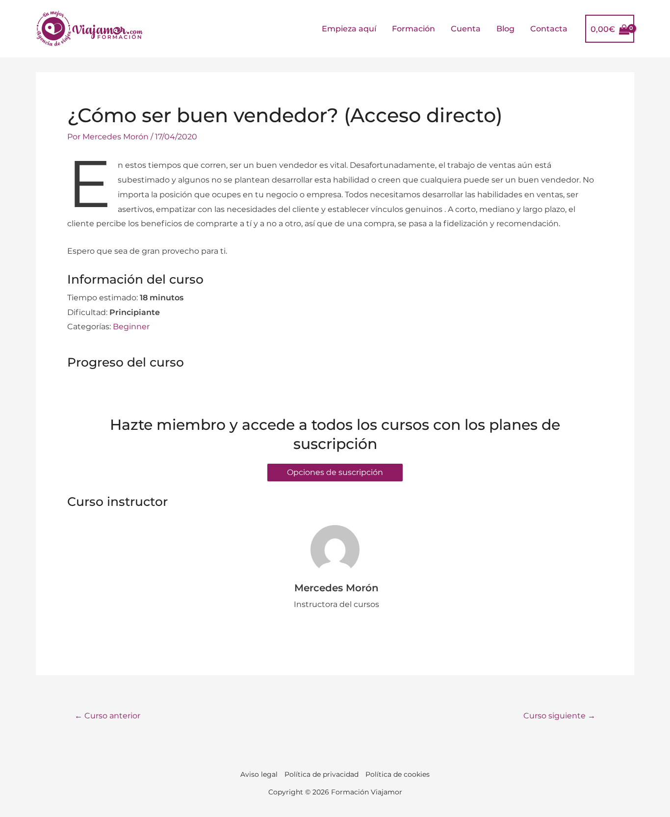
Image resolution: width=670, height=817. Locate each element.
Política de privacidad (321, 774)
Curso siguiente (559, 715)
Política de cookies (397, 774)
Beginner (131, 326)
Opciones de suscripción (335, 472)
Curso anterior (107, 715)
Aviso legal (259, 774)
